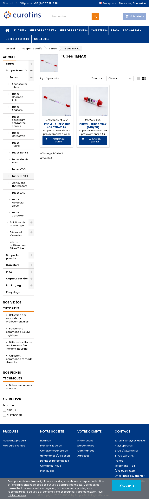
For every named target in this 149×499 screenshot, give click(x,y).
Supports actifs (42, 30)
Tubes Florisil (20, 152)
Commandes (85, 450)
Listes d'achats (17, 39)
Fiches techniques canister (19, 386)
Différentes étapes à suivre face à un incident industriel (19, 345)
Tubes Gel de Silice (20, 161)
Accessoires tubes (20, 85)
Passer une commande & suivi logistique (18, 332)
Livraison (45, 440)
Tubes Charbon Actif (17, 97)
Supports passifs (72, 30)
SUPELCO (14, 415)
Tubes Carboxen (18, 214)
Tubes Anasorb (17, 108)
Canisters (98, 30)
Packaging (131, 30)
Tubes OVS (19, 169)
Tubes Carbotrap (18, 134)
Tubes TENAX (20, 176)
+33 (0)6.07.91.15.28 (46, 3)
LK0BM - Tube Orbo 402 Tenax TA (56, 125)
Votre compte (89, 431)
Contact (8, 3)
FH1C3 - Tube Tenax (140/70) (93, 125)
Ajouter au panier (55, 140)
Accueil (9, 57)
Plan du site (47, 471)
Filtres (19, 30)
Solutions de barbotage (17, 224)
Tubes (14, 77)
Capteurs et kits (17, 278)
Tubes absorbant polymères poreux (19, 121)
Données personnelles (54, 461)
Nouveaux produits (15, 440)
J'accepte (126, 486)
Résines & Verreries (16, 233)
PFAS (114, 30)
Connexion (139, 3)
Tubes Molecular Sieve (18, 203)
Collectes (41, 39)
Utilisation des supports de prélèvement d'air (17, 318)
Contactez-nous (50, 466)
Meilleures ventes (14, 445)
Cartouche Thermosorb (20, 184)
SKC (11, 410)
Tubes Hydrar (16, 144)
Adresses (83, 456)
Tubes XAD (18, 193)
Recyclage (13, 292)
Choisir (120, 78)
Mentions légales (51, 445)
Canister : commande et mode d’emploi (19, 359)
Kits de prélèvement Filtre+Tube (18, 245)
